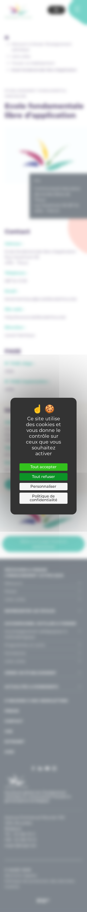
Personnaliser (43, 486)
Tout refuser (43, 476)
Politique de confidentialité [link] (43, 498)
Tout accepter (43, 467)
